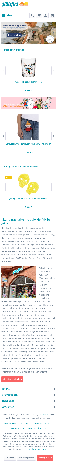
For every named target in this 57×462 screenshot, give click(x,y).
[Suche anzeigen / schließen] (32, 15)
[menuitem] (7, 15)
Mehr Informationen (38, 449)
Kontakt (48, 423)
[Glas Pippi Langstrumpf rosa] (28, 67)
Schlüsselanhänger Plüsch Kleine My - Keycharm (28, 143)
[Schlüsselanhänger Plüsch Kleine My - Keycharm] (28, 127)
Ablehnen (9, 457)
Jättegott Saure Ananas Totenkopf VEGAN (28, 198)
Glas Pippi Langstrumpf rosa (28, 81)
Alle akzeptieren (26, 457)
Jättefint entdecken (12, 379)
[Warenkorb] (52, 15)
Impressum (37, 423)
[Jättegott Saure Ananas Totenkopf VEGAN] (28, 184)
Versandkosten (45, 414)
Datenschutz (24, 423)
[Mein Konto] (46, 15)
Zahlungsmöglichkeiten (36, 428)
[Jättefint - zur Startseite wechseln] (14, 6)
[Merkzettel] (39, 15)
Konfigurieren (45, 457)
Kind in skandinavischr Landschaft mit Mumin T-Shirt (28, 33)
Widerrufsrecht (10, 423)
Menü (10, 15)
